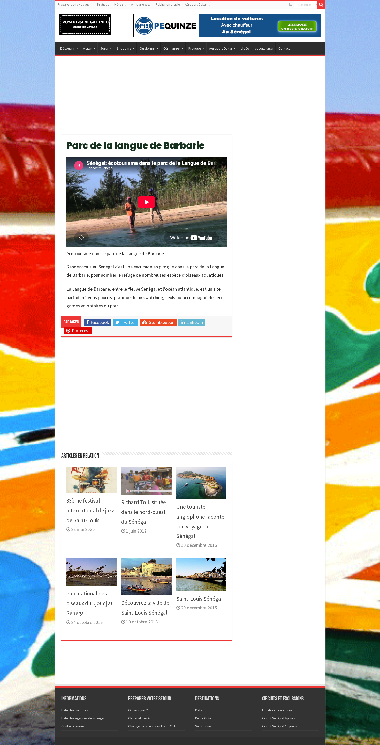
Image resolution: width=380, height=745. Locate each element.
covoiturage (264, 48)
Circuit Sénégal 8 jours (278, 718)
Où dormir (147, 48)
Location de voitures (277, 710)
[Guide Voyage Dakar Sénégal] (85, 23)
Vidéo (245, 48)
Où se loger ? (138, 710)
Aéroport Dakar (196, 4)
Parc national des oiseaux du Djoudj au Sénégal (90, 603)
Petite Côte (203, 718)
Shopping (124, 48)
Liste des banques (74, 710)
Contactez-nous (73, 726)
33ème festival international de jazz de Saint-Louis (90, 510)
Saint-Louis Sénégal (199, 598)
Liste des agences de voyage (82, 718)
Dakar (199, 710)
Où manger (171, 48)
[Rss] (290, 5)
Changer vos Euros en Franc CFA (152, 726)
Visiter (87, 48)
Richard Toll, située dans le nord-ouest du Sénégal (143, 512)
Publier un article (168, 4)
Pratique (103, 4)
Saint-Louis (203, 726)
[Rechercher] (321, 5)
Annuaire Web (141, 4)
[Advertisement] (190, 98)
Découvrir (67, 48)
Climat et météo (139, 718)
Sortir (104, 48)
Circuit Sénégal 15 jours (279, 726)
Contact (284, 48)
